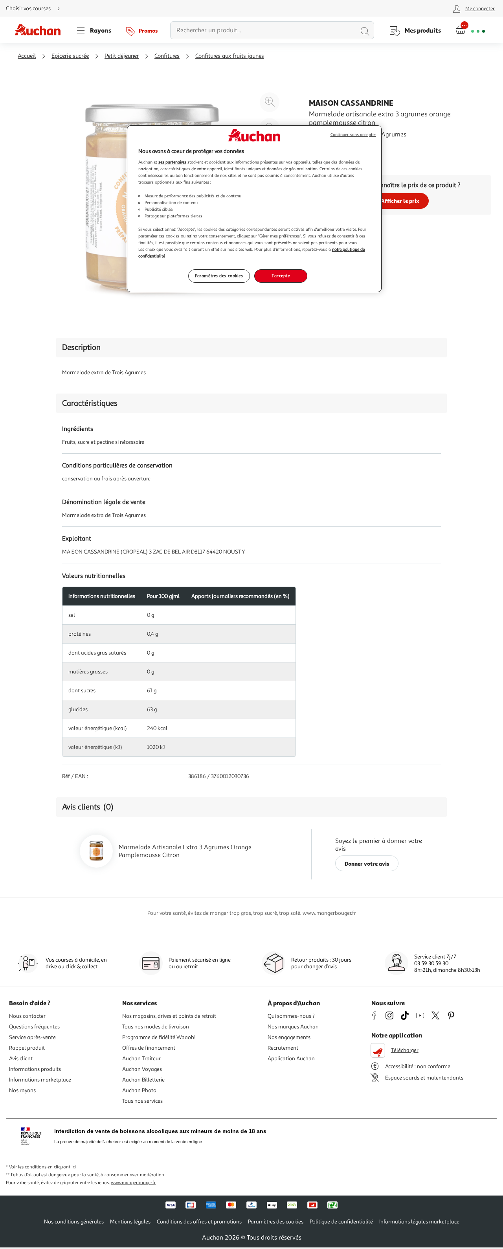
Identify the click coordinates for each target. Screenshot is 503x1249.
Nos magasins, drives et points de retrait (169, 1016)
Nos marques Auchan (293, 1026)
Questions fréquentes (34, 1026)
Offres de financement (148, 1048)
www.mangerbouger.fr (133, 1183)
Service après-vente (32, 1037)
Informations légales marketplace (419, 1221)
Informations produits (35, 1069)
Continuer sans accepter (353, 134)
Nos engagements (289, 1037)
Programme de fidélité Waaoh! (159, 1037)
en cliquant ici (62, 1167)
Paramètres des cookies (219, 275)
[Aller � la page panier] (470, 30)
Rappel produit (27, 1048)
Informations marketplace (40, 1079)
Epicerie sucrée (70, 56)
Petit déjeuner (122, 56)
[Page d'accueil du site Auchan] (40, 30)
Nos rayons (22, 1090)
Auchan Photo (139, 1090)
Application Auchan (291, 1058)
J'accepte (281, 275)
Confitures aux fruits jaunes (229, 56)
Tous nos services (142, 1101)
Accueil (27, 56)
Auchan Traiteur (141, 1058)
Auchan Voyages (142, 1069)
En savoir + (324, 146)
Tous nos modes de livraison (155, 1026)
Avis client (21, 1058)
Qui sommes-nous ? (291, 1016)
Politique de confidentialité (341, 1221)
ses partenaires (172, 162)
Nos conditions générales (74, 1221)
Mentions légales (130, 1221)
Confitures (167, 56)
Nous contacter (27, 1016)
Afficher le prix (400, 200)
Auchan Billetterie (143, 1079)
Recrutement (283, 1048)
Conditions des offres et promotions (199, 1221)
